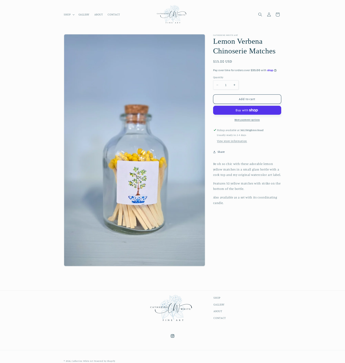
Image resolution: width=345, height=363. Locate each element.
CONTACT (219, 318)
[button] (68, 14)
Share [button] (221, 151)
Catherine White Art (82, 361)
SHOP (216, 297)
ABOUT (217, 311)
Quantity (218, 77)
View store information (232, 141)
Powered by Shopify (104, 361)
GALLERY (219, 304)
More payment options (247, 119)
